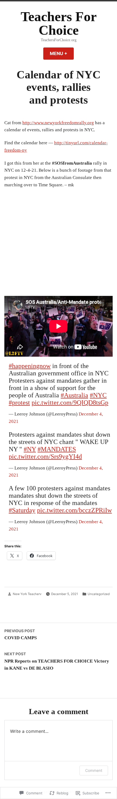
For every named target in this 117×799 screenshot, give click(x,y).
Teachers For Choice (59, 23)
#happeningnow (30, 365)
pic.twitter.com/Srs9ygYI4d (45, 456)
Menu (62, 53)
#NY (30, 449)
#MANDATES (57, 449)
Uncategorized (99, 594)
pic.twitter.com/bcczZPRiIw (74, 510)
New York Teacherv (27, 594)
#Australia (74, 395)
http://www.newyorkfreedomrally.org (58, 122)
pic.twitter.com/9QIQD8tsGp (70, 402)
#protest (19, 402)
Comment (93, 770)
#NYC (98, 395)
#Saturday (22, 510)
